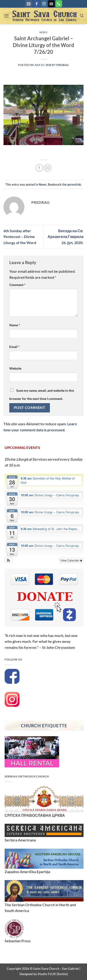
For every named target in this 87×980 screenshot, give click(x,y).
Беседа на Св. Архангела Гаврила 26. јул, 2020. (66, 236)
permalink (74, 184)
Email (14, 347)
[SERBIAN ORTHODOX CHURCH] (44, 798)
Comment (17, 285)
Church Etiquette (44, 725)
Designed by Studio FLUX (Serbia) (43, 974)
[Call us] (58, 3)
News (43, 32)
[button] (28, 4)
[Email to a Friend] (48, 168)
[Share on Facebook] (39, 168)
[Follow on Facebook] (36, 3)
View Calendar (70, 560)
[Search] (82, 15)
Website (15, 368)
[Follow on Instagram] (44, 3)
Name (14, 325)
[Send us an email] (51, 3)
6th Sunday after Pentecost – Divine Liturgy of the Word (19, 236)
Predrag (62, 64)
